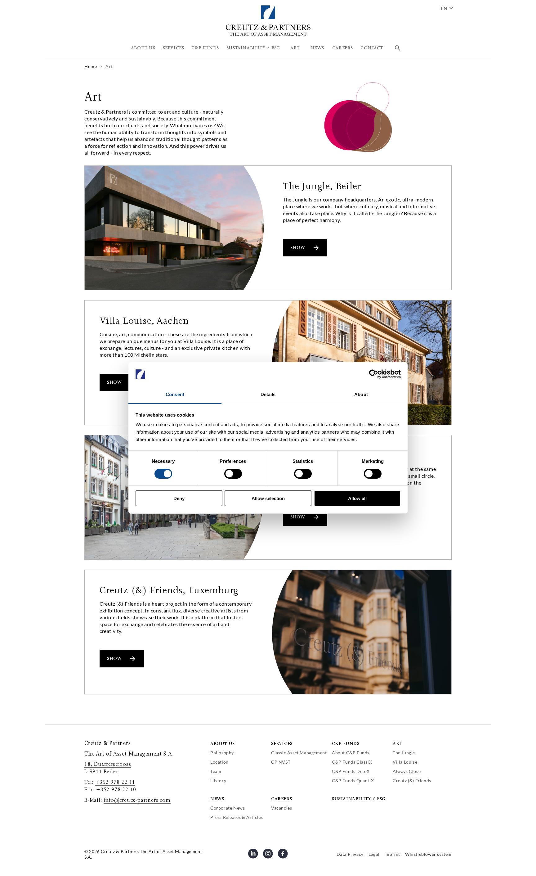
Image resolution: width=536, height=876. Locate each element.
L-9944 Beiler (101, 772)
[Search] (398, 48)
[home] (268, 34)
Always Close (407, 771)
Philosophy (222, 752)
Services (282, 743)
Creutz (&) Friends (412, 780)
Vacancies (281, 808)
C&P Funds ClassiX (352, 762)
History (218, 780)
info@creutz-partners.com (137, 800)
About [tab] (361, 394)
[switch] (233, 474)
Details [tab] (268, 394)
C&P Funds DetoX (351, 771)
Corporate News (227, 808)
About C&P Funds (350, 752)
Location (219, 762)
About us (222, 743)
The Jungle (404, 752)
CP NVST (280, 762)
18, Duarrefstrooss (107, 764)
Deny (179, 498)
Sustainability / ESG (359, 798)
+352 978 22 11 (115, 782)
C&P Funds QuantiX (353, 780)
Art (397, 743)
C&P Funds (345, 743)
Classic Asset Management (299, 752)
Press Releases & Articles (236, 817)
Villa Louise (405, 762)
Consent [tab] (175, 394)
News (217, 798)
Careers (281, 798)
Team (215, 771)
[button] (143, 48)
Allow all (357, 498)
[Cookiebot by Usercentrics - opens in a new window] (373, 374)
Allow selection (268, 498)
